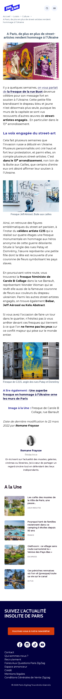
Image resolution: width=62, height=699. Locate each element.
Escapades (32, 557)
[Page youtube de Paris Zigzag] (42, 645)
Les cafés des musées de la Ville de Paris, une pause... (42, 500)
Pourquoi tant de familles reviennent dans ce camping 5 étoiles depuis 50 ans (42, 526)
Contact (9, 652)
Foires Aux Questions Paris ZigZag (25, 663)
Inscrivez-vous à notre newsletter (31, 631)
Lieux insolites (34, 508)
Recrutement (13, 659)
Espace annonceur (16, 666)
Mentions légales (15, 673)
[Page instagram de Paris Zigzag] (27, 645)
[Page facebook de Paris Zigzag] (20, 645)
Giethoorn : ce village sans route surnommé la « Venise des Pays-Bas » (42, 549)
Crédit (8, 670)
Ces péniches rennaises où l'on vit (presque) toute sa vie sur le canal (42, 573)
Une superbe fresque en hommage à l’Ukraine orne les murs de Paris (30, 394)
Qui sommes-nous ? (16, 656)
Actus (30, 581)
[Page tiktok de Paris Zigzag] (35, 645)
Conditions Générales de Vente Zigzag (27, 677)
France (31, 535)
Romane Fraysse (31, 450)
